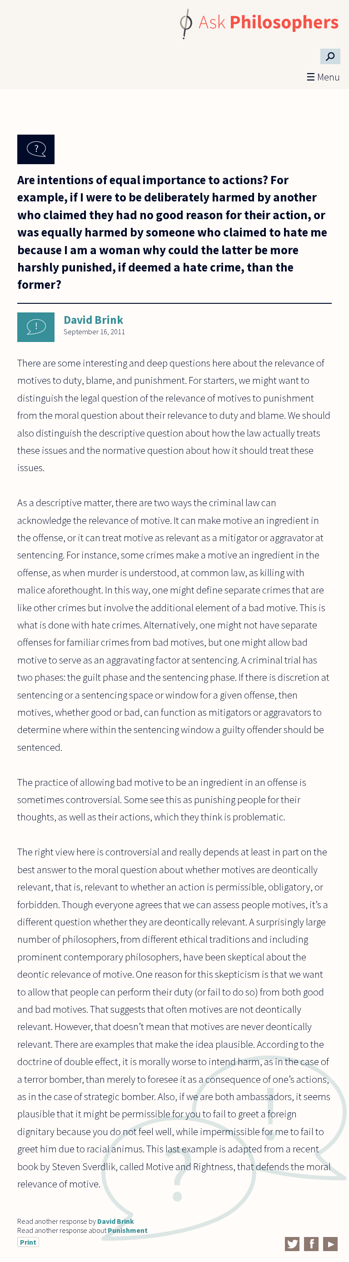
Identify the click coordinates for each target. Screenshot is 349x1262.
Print (28, 1242)
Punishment (128, 1230)
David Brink (93, 319)
